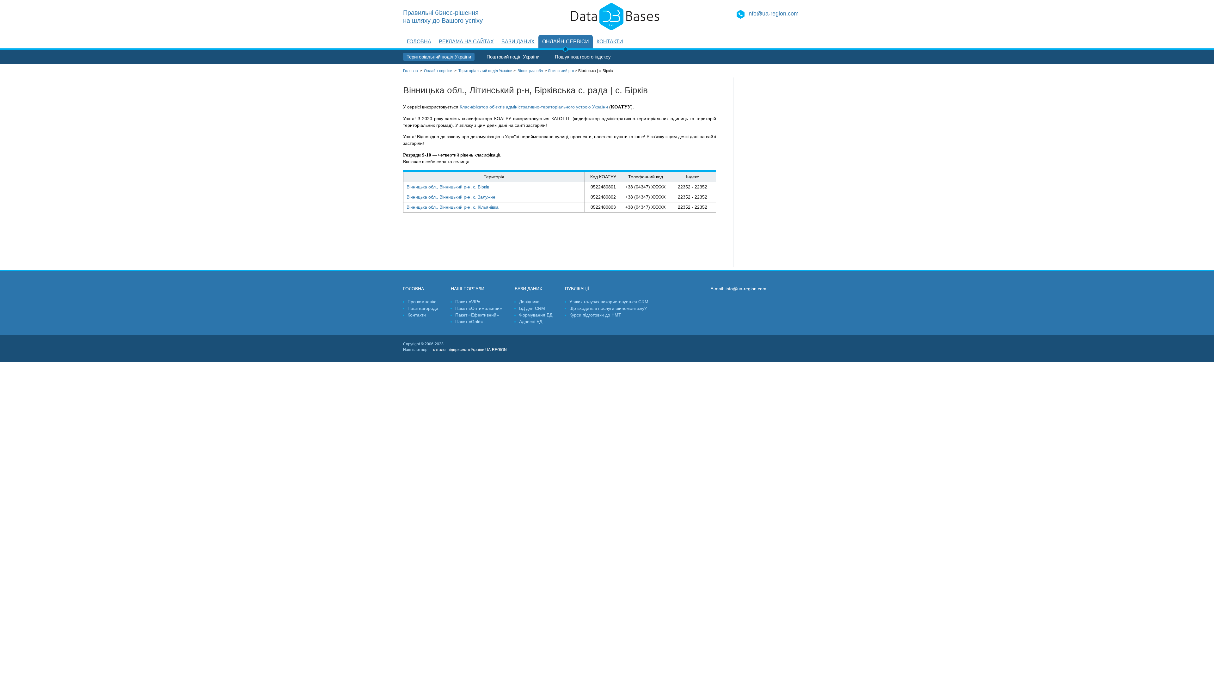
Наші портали (467, 288)
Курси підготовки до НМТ (595, 314)
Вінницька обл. (531, 71)
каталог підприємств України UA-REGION (470, 350)
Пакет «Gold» (469, 321)
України (485, 71)
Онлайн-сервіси (565, 41)
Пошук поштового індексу (583, 56)
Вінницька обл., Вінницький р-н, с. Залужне (451, 197)
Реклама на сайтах (466, 41)
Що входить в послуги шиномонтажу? (608, 308)
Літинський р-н (561, 71)
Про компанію (422, 301)
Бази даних (518, 41)
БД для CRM (532, 308)
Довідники (529, 301)
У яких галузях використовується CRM (608, 301)
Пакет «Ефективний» (477, 314)
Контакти (610, 41)
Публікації (577, 288)
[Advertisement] (772, 172)
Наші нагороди (423, 308)
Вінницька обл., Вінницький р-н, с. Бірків (448, 186)
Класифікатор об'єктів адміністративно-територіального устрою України (534, 106)
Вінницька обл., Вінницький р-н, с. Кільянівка (453, 207)
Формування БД (535, 314)
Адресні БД (530, 321)
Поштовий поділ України (513, 56)
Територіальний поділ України (439, 56)
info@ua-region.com (773, 13)
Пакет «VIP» (468, 301)
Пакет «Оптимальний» (478, 308)
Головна (419, 41)
